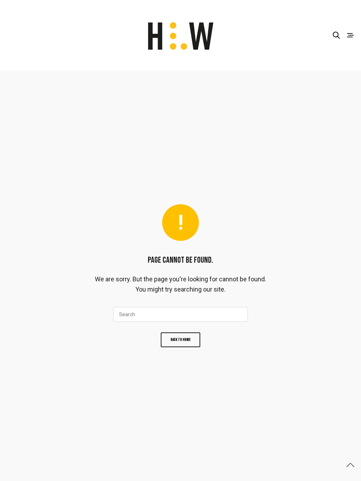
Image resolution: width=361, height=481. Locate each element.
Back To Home (180, 339)
